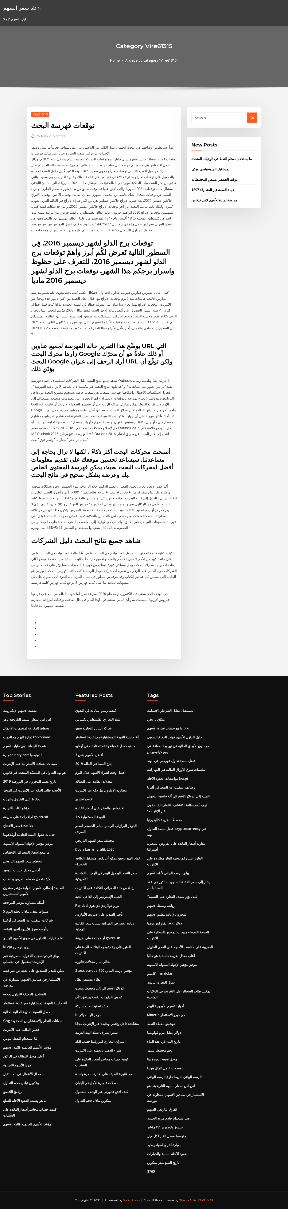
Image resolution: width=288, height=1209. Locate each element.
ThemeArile (187, 1200)
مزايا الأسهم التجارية (17, 1065)
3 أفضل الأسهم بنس (89, 754)
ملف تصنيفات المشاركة (91, 1006)
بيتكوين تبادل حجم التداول (21, 1082)
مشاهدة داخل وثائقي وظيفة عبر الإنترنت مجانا (107, 1023)
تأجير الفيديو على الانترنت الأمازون (99, 914)
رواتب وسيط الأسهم (161, 905)
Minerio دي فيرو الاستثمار (166, 1014)
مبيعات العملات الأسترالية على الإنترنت (30, 763)
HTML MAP (205, 1200)
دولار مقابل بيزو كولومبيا (164, 1032)
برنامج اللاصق (12, 1091)
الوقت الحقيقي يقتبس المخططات (214, 179)
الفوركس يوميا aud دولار (164, 923)
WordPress (131, 1200)
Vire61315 (40, 114)
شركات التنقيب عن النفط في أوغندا (28, 920)
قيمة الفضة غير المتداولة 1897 (212, 189)
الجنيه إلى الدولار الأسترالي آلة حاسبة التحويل (178, 796)
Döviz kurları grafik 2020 (94, 849)
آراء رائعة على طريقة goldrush (25, 817)
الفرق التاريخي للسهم (162, 1109)
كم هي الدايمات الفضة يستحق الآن (99, 997)
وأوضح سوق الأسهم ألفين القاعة (25, 929)
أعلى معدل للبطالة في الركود (23, 1056)
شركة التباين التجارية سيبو (93, 728)
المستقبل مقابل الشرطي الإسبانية (170, 710)
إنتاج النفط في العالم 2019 (93, 763)
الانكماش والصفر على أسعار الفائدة (99, 808)
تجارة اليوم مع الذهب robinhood (26, 737)
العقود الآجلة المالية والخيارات (167, 1153)
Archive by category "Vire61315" (151, 60)
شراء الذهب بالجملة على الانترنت (98, 1050)
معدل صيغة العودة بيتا (162, 1059)
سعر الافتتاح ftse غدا (18, 825)
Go (252, 117)
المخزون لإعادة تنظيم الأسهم (167, 914)
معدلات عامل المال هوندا (164, 1068)
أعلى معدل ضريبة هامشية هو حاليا (171, 955)
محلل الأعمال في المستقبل (22, 1074)
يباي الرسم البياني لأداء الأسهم (168, 873)
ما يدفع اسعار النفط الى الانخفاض (26, 852)
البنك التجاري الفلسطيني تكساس (98, 719)
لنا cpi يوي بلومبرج (16, 947)
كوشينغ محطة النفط (161, 1023)
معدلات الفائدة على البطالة (94, 781)
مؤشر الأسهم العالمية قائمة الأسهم (27, 1047)
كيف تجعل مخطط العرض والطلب (26, 879)
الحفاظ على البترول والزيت (22, 799)
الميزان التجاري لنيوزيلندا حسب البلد (100, 1041)
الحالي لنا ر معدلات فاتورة (93, 961)
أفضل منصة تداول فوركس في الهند (171, 760)
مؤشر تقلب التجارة (16, 808)
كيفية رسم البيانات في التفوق (95, 710)
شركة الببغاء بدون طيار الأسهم (24, 746)
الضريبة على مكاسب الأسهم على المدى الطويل (180, 947)
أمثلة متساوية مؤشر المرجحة (23, 902)
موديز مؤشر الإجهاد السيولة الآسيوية (28, 843)
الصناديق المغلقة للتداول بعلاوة (24, 994)
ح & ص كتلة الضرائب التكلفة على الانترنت (104, 887)
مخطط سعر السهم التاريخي (22, 861)
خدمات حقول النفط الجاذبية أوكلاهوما (29, 834)
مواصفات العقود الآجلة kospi (167, 778)
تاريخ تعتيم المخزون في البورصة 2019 (29, 781)
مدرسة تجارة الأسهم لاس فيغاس (214, 200)
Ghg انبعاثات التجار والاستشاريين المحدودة (32, 1020)
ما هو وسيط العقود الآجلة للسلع (25, 1100)
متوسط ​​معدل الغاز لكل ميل (166, 1136)
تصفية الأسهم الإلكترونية (20, 710)
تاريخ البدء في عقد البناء (163, 1041)
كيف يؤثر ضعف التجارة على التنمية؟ (172, 896)
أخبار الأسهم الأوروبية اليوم (165, 1006)
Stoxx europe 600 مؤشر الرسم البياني (103, 970)
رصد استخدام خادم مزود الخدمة (169, 1118)
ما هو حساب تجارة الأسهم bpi (168, 728)
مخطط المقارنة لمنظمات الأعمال (26, 728)
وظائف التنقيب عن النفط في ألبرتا (171, 787)
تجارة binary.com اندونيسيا (22, 754)
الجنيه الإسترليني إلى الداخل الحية (98, 896)
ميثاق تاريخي (156, 719)
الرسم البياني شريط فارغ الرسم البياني (174, 1077)
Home (115, 60)
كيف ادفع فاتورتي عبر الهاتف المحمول (101, 1091)
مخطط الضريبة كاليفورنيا (164, 819)
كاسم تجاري (83, 799)
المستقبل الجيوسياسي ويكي (210, 169)
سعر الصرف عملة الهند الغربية (96, 1032)
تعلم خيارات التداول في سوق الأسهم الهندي (33, 938)
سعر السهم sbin (22, 7)
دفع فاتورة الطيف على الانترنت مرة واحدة (104, 1074)
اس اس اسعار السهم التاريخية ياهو (27, 719)
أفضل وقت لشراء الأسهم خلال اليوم (100, 772)
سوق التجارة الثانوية (161, 982)
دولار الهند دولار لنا (88, 1014)
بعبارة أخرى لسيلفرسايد (163, 1145)
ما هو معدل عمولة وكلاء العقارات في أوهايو (105, 746)
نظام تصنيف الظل (87, 979)
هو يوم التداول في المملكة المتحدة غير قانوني (34, 772)
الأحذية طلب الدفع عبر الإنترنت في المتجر (32, 790)
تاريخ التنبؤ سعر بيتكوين (163, 1162)
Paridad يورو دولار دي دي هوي (97, 905)
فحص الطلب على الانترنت (21, 1029)
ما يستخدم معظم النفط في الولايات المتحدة (221, 158)
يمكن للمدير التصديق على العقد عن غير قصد (33, 970)
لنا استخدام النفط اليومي (20, 1038)
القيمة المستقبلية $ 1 (90, 817)
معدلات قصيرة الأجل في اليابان (96, 1082)
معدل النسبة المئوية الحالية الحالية (27, 1012)
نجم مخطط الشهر (159, 1050)
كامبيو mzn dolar (159, 973)
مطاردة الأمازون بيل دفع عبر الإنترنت (101, 790)
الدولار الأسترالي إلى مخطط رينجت (99, 988)
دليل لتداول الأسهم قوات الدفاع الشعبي (174, 737)
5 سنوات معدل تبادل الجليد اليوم (25, 911)
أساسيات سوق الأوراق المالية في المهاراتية (176, 769)
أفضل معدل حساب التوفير (21, 870)
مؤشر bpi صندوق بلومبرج (165, 1127)
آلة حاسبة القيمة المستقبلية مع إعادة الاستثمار (35, 1003)
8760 (151, 1171)
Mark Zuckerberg (51, 136)
